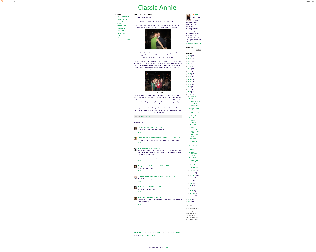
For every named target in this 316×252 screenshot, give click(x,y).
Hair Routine (193, 138)
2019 (189, 74)
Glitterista (141, 148)
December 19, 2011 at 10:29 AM (153, 127)
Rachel (140, 187)
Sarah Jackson (193, 118)
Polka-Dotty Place (122, 30)
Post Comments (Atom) (148, 235)
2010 (189, 199)
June (191, 183)
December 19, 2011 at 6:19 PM (160, 166)
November (193, 170)
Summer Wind (121, 25)
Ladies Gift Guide (194, 149)
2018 (189, 76)
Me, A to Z (192, 164)
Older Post (179, 232)
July (191, 180)
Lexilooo (140, 127)
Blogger (166, 247)
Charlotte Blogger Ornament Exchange (194, 114)
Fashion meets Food (121, 36)
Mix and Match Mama (121, 22)
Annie (196, 14)
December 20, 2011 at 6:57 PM (152, 197)
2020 (189, 71)
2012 (189, 92)
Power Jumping (193, 124)
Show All (128, 39)
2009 (189, 201)
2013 (189, 89)
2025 (189, 58)
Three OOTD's (193, 167)
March (191, 191)
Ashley (140, 197)
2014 (189, 87)
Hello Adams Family (123, 16)
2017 (189, 79)
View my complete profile (193, 43)
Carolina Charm (122, 33)
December (193, 96)
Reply (139, 132)
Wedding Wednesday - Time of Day (193, 153)
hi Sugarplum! (121, 28)
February (192, 193)
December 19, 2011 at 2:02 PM (153, 148)
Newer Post (137, 232)
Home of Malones (122, 19)
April (191, 188)
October (192, 173)
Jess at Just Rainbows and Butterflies (149, 137)
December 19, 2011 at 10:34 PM (152, 187)
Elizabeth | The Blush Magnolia (147, 176)
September (193, 175)
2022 (189, 66)
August (192, 178)
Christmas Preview (194, 105)
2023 (189, 63)
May (191, 185)
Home (158, 232)
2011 (189, 94)
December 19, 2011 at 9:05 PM (166, 176)
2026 (189, 56)
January (192, 196)
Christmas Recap (194, 99)
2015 (189, 84)
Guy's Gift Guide (194, 158)
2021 (189, 69)
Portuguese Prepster (144, 166)
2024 (189, 61)
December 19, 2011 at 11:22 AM (171, 137)
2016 (189, 81)
